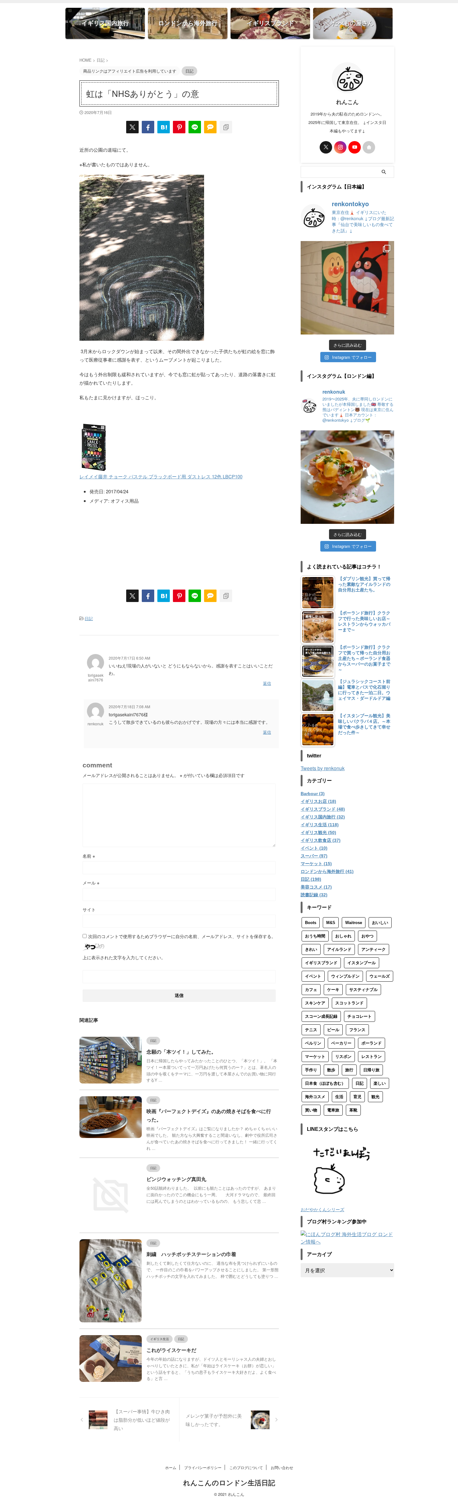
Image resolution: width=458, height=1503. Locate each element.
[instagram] (340, 147)
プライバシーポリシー (203, 1467)
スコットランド (349, 1003)
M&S (330, 922)
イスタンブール (361, 962)
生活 (339, 1096)
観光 (375, 1096)
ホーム (170, 1467)
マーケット (315, 1056)
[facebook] (148, 127)
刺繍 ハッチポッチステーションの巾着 (191, 1254)
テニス (311, 1029)
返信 (267, 683)
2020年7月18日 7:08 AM (129, 706)
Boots (310, 922)
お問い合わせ (282, 1467)
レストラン (371, 1056)
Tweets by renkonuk (323, 768)
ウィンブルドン (345, 976)
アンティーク (373, 949)
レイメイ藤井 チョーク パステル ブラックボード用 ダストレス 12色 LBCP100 (160, 476)
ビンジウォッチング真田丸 (176, 1179)
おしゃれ (343, 936)
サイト (89, 909)
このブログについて (246, 1467)
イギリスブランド (321, 962)
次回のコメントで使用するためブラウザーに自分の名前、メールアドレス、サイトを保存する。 (182, 936)
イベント (313, 976)
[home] (369, 147)
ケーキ (333, 989)
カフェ (311, 989)
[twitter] (132, 127)
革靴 (353, 1110)
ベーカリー (341, 1043)
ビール (333, 1029)
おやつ (367, 936)
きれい (311, 949)
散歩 (331, 1070)
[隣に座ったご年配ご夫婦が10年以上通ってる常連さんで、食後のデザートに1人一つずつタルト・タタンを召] (347, 477)
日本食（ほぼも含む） (325, 1083)
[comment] (210, 127)
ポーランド (371, 1043)
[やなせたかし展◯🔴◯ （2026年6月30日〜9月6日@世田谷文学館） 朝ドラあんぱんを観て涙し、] (347, 287)
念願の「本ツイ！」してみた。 (181, 1052)
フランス (357, 1029)
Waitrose (353, 922)
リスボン (343, 1056)
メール (91, 883)
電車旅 (333, 1110)
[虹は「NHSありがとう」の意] (163, 127)
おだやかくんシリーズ (322, 1209)
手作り (311, 1070)
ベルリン (313, 1043)
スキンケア (315, 1003)
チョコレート (359, 1016)
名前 (89, 856)
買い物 (311, 1110)
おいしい (380, 922)
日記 (89, 618)
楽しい (380, 1083)
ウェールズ (380, 976)
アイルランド (339, 949)
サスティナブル (363, 989)
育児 (357, 1096)
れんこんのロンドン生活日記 (229, 1483)
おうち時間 (315, 936)
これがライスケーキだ (171, 1350)
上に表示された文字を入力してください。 (124, 957)
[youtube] (354, 147)
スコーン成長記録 (321, 1016)
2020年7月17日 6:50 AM (129, 658)
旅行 (349, 1070)
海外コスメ (315, 1096)
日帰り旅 (371, 1070)
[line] (194, 127)
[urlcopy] (226, 127)
